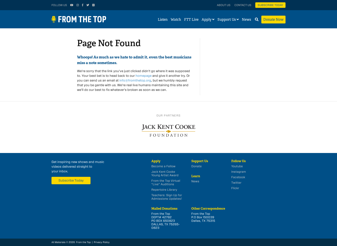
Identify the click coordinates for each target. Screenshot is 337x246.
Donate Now (273, 19)
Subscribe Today (270, 5)
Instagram (238, 172)
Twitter (236, 182)
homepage (144, 76)
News (246, 19)
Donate (196, 166)
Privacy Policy (102, 242)
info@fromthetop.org (135, 80)
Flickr (235, 188)
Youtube (237, 166)
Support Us (226, 19)
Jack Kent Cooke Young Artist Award (164, 173)
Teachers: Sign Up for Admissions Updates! (166, 196)
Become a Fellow (163, 166)
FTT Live (191, 19)
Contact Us (242, 5)
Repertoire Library (164, 189)
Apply (206, 19)
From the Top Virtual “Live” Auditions (165, 182)
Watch (176, 19)
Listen (163, 19)
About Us (224, 5)
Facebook (238, 177)
